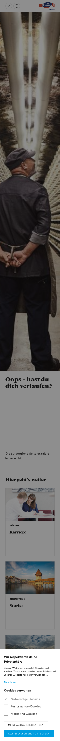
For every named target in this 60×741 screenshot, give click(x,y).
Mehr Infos (10, 682)
